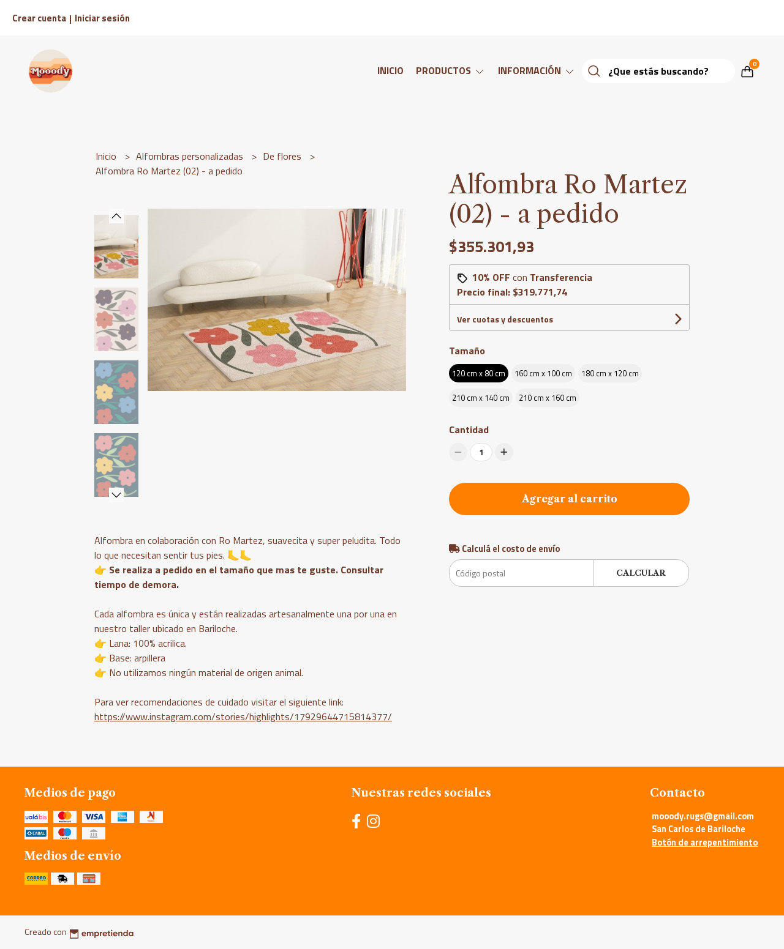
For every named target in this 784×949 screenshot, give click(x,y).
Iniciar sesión (102, 18)
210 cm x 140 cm (481, 398)
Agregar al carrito (569, 499)
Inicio (390, 70)
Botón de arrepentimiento (705, 842)
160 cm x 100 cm (543, 373)
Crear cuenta (39, 18)
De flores (283, 156)
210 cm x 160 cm (547, 398)
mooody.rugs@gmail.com (703, 816)
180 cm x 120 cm (610, 373)
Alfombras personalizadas (191, 156)
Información (531, 70)
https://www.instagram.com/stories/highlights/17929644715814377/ (243, 716)
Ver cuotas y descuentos (505, 319)
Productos (444, 70)
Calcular (640, 573)
